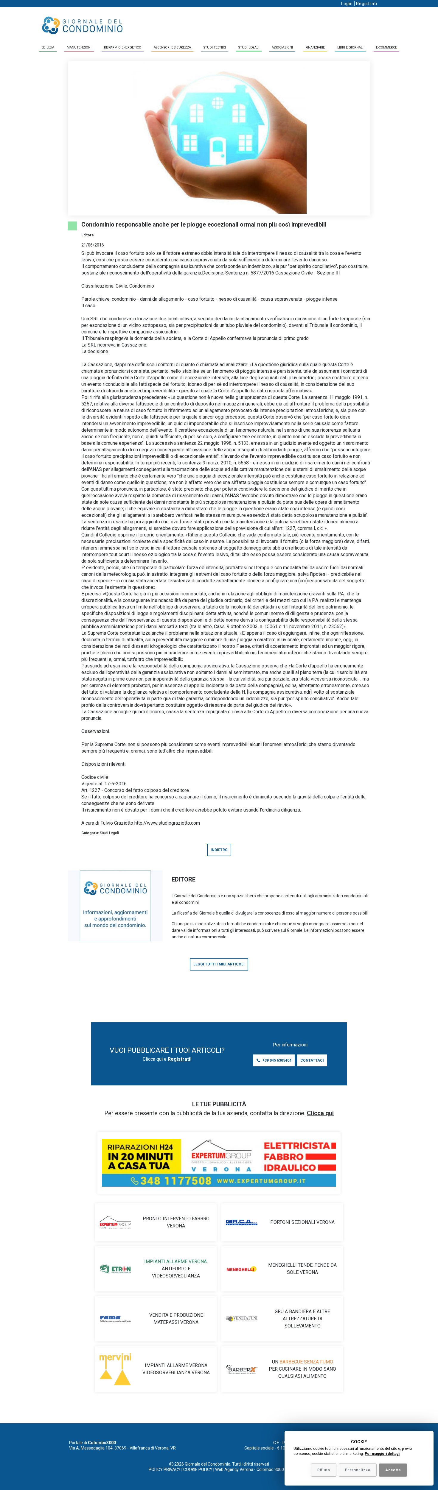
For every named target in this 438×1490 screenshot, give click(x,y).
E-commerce (386, 47)
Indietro (219, 850)
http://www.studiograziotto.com (167, 823)
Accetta (393, 1470)
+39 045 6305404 (277, 1060)
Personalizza (357, 1470)
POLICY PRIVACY (165, 1469)
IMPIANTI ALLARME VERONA (175, 1261)
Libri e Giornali (350, 47)
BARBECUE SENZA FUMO (306, 1362)
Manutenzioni (79, 47)
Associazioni (282, 47)
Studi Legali (248, 47)
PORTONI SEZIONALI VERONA (302, 1222)
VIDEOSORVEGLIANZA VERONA (176, 1372)
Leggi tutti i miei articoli (219, 964)
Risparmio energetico (122, 47)
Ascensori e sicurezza (172, 47)
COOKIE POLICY (197, 1469)
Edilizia (47, 47)
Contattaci (312, 1060)
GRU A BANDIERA (293, 1311)
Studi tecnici (215, 47)
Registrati (366, 3)
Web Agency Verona (234, 1469)
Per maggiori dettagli (382, 1454)
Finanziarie (315, 47)
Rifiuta (323, 1470)
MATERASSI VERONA (175, 1322)
